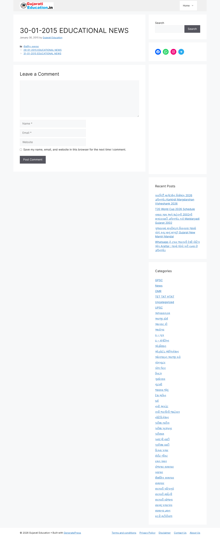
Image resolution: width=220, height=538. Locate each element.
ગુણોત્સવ (160, 379)
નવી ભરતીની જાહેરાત (167, 411)
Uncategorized (164, 302)
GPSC (159, 280)
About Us (195, 532)
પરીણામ (159, 433)
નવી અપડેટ (161, 406)
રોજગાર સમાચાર (164, 466)
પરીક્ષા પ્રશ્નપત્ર (163, 428)
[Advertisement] (177, 119)
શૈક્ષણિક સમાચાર (31, 46)
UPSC (159, 307)
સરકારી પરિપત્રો (164, 488)
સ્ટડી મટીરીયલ (163, 516)
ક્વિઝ (158, 373)
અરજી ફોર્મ (161, 318)
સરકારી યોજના (164, 499)
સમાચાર (159, 483)
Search (159, 23)
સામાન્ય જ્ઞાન (162, 510)
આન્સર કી (161, 324)
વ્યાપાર (159, 472)
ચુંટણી (158, 384)
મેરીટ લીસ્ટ (161, 455)
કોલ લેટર (160, 368)
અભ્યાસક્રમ (162, 313)
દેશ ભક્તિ (160, 395)
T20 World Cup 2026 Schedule (175, 209)
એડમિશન (160, 346)
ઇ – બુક (159, 335)
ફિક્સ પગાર (161, 450)
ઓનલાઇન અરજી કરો (168, 357)
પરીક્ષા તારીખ (162, 422)
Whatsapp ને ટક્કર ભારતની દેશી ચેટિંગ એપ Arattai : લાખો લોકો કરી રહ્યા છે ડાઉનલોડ (177, 246)
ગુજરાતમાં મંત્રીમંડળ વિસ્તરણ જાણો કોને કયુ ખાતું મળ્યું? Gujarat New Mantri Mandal (175, 232)
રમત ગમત (161, 461)
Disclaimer (165, 532)
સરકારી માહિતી (163, 494)
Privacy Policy (147, 532)
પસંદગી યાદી (162, 439)
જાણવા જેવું (161, 390)
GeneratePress (72, 532)
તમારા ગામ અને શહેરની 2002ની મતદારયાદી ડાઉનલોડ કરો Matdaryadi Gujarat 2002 (177, 218)
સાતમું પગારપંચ (163, 505)
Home (186, 5)
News (159, 285)
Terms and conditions (124, 532)
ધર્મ (157, 400)
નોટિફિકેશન (162, 417)
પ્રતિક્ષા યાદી (162, 444)
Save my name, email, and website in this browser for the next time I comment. (74, 149)
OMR (158, 291)
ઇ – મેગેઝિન (162, 340)
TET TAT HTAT (164, 296)
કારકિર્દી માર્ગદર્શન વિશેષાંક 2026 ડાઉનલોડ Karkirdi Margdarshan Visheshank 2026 (174, 199)
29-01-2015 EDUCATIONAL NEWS (43, 50)
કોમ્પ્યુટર (160, 362)
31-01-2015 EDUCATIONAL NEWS (42, 53)
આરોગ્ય (159, 329)
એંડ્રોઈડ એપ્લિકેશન (167, 351)
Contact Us (180, 532)
